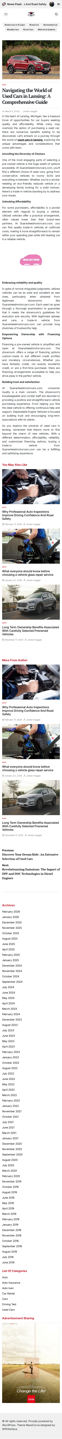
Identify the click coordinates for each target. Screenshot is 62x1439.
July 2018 (8, 1257)
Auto (4, 85)
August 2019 (9, 1192)
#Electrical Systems (46, 29)
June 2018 (8, 1262)
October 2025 (10, 933)
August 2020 (10, 1159)
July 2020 (8, 1165)
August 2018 (9, 1251)
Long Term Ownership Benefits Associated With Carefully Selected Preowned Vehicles (30, 630)
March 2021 (9, 1132)
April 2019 (8, 1208)
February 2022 (11, 1100)
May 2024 (8, 997)
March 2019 (9, 1213)
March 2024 (9, 1008)
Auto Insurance (11, 1282)
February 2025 (11, 954)
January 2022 (10, 1105)
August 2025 (10, 938)
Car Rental (8, 1293)
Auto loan (8, 1288)
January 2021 (10, 1138)
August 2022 (10, 1068)
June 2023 (8, 1035)
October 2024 (10, 976)
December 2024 (12, 965)
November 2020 (12, 1149)
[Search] (56, 14)
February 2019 (10, 1219)
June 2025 (8, 944)
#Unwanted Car (50, 25)
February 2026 (11, 911)
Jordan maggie (30, 111)
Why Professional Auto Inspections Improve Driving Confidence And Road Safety (27, 515)
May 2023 (8, 1041)
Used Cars (8, 1309)
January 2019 (10, 1224)
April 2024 (8, 1003)
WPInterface (9, 1429)
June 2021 (8, 1127)
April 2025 (8, 949)
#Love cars (28, 29)
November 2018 (11, 1235)
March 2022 (9, 1095)
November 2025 (12, 927)
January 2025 (10, 960)
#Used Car (34, 25)
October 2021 (10, 1116)
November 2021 (11, 1111)
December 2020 (12, 1143)
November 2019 (11, 1181)
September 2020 (12, 1154)
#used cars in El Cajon (15, 25)
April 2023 (8, 1046)
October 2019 (10, 1186)
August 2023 (10, 1024)
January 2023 (10, 1057)
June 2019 (8, 1197)
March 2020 (9, 1170)
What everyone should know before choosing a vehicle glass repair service (27, 572)
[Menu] (6, 14)
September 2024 (12, 981)
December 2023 (12, 1019)
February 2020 (11, 1176)
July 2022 (8, 1073)
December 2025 (12, 922)
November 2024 (12, 971)
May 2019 (8, 1203)
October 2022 (10, 1062)
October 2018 (10, 1240)
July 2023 (8, 1030)
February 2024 (11, 1014)
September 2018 (12, 1246)
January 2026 (10, 917)
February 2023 (11, 1051)
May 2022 (8, 1084)
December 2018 (11, 1230)
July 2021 (8, 1122)
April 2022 (8, 1089)
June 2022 (8, 1078)
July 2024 (8, 987)
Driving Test (9, 1304)
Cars (5, 1298)
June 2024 (8, 992)
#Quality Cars (13, 29)
